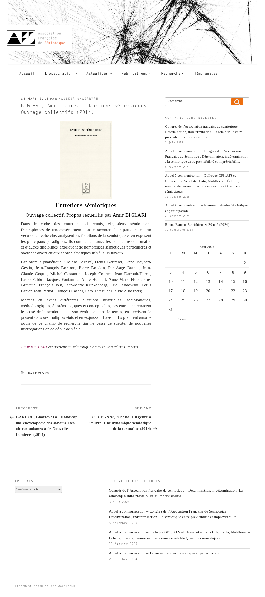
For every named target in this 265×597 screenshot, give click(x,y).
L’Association (59, 73)
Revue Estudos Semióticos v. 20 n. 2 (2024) (197, 225)
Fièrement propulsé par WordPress (45, 586)
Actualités (97, 73)
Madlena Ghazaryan (78, 99)
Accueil (26, 73)
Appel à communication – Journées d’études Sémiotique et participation (164, 553)
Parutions (38, 373)
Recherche (171, 73)
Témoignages (206, 73)
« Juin (182, 318)
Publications (134, 73)
